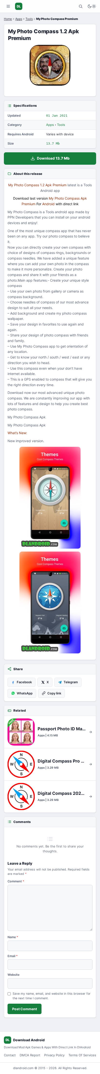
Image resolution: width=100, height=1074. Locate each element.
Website (13, 974)
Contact (10, 1055)
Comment (16, 881)
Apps (18, 19)
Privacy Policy (54, 1055)
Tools (29, 19)
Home (8, 19)
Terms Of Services (82, 1055)
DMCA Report (30, 1055)
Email (13, 956)
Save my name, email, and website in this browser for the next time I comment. (52, 996)
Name (13, 937)
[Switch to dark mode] (91, 6)
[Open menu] (8, 6)
